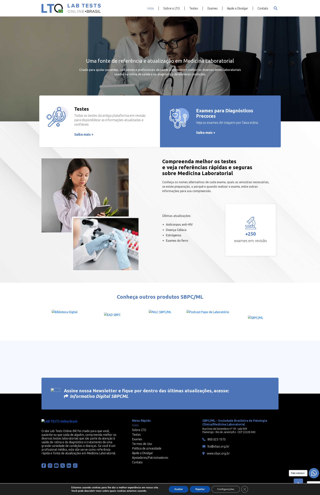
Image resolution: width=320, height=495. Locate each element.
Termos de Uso (142, 443)
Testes (193, 8)
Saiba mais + (83, 134)
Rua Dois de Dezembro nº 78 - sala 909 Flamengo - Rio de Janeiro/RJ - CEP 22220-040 (228, 430)
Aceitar (178, 489)
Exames (212, 8)
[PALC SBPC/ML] (160, 319)
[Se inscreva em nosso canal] (75, 465)
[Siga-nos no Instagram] (50, 465)
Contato (263, 8)
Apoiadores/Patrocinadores (150, 457)
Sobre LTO (139, 430)
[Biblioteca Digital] (64, 319)
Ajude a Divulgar (237, 8)
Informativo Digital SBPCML (99, 396)
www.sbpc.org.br (218, 453)
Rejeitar (200, 489)
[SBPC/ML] (256, 319)
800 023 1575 (216, 439)
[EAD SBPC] (112, 319)
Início (150, 8)
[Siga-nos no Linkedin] (69, 465)
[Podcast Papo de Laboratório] (208, 319)
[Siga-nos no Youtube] (56, 465)
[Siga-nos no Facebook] (43, 465)
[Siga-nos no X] (62, 465)
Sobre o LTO (171, 8)
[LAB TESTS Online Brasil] (71, 8)
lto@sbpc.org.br (218, 446)
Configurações (225, 489)
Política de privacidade (146, 448)
